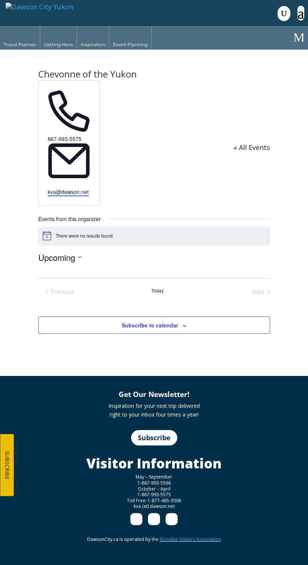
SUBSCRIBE (7, 465)
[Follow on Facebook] (136, 519)
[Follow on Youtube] (172, 519)
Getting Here (58, 44)
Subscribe (154, 437)
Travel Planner (20, 44)
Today (157, 291)
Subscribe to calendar (150, 325)
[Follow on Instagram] (154, 519)
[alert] (154, 236)
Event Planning (130, 44)
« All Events (252, 147)
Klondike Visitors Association (190, 539)
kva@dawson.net (68, 191)
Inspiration (93, 44)
